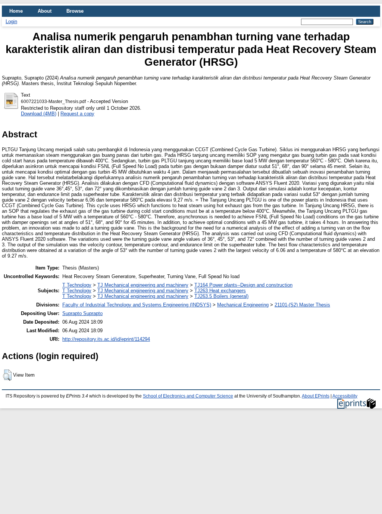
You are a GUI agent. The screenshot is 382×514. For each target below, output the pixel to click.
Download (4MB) (38, 113)
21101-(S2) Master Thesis (302, 305)
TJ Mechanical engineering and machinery (142, 285)
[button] (7, 375)
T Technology (76, 285)
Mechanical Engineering (243, 305)
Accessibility (344, 396)
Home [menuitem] (16, 11)
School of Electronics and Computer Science (188, 396)
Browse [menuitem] (75, 11)
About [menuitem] (44, 11)
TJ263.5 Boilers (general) (221, 296)
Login (11, 21)
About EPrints (315, 396)
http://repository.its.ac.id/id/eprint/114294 (106, 339)
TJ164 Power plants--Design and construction (243, 285)
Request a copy (77, 113)
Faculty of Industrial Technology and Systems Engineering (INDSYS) (136, 305)
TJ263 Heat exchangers (220, 290)
